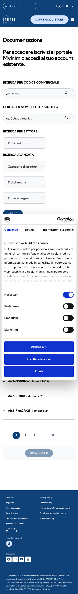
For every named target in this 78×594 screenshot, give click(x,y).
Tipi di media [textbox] (17, 182)
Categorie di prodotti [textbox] (23, 166)
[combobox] (20, 6)
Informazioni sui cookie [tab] (58, 229)
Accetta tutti (39, 346)
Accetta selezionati (39, 359)
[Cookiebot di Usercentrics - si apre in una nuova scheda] (57, 219)
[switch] (68, 306)
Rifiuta (39, 371)
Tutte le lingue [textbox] (18, 198)
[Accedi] (59, 6)
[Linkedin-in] (15, 559)
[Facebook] (9, 559)
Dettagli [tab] (30, 229)
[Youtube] (21, 559)
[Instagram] (28, 559)
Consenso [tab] (11, 229)
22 (52, 435)
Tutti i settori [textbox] (17, 143)
